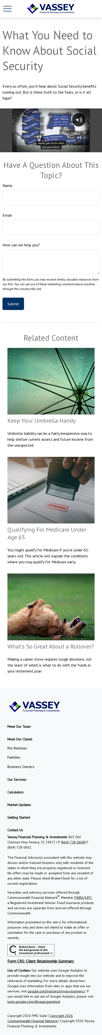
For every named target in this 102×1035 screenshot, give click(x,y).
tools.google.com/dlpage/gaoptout (33, 1001)
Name (7, 185)
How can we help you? (21, 244)
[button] (19, 726)
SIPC (88, 897)
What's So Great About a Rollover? (50, 646)
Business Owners (20, 766)
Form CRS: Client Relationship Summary (40, 960)
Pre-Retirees (17, 748)
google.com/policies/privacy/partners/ (56, 991)
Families (13, 757)
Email (7, 215)
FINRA (79, 897)
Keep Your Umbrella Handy (41, 420)
